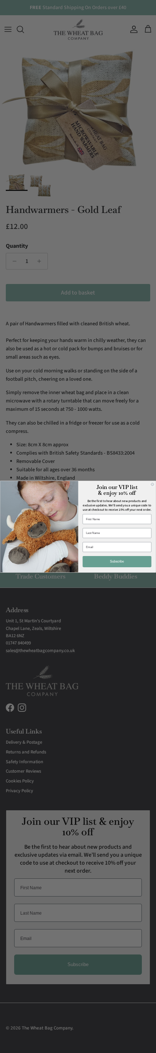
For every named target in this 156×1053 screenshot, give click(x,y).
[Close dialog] (153, 484)
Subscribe (117, 561)
